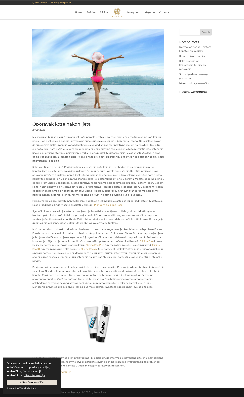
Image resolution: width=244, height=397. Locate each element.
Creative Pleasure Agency (64, 392)
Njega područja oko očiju (194, 83)
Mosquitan (133, 12)
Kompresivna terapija (192, 56)
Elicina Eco (146, 241)
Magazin (150, 12)
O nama (164, 12)
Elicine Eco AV (89, 249)
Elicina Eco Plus (95, 245)
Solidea (91, 12)
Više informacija (34, 375)
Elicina (104, 12)
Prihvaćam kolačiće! (32, 382)
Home (78, 12)
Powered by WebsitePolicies (21, 388)
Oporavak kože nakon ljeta (61, 124)
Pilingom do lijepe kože (108, 204)
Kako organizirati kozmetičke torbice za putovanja (192, 65)
